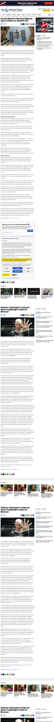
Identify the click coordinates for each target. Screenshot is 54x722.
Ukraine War (8, 14)
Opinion (23, 14)
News (4, 14)
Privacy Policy (11, 232)
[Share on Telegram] (25, 24)
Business (19, 14)
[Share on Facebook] (21, 24)
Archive (39, 14)
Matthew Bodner (4, 23)
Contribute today (46, 10)
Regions (14, 14)
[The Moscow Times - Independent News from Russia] (11, 10)
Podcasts (34, 14)
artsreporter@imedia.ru (14, 469)
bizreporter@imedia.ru (14, 218)
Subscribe (30, 230)
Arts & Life (28, 14)
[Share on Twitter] (23, 24)
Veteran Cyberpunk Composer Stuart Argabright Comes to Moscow (15, 309)
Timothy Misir (4, 314)
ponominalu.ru (8, 466)
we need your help (13, 256)
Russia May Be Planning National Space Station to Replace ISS (16, 19)
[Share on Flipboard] (31, 24)
